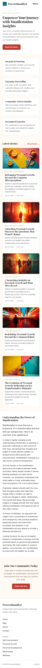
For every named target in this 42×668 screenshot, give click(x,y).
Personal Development (12, 648)
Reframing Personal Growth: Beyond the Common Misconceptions (20, 177)
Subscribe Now (21, 586)
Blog (4, 623)
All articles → (33, 144)
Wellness (6, 655)
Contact (6, 631)
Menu (35, 4)
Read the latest (11, 47)
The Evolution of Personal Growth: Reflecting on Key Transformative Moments (18, 385)
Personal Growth (10, 644)
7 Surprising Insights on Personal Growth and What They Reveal (19, 283)
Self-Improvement (10, 640)
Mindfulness (8, 652)
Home (5, 619)
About (5, 627)
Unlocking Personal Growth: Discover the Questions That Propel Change (20, 231)
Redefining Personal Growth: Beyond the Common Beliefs (20, 335)
